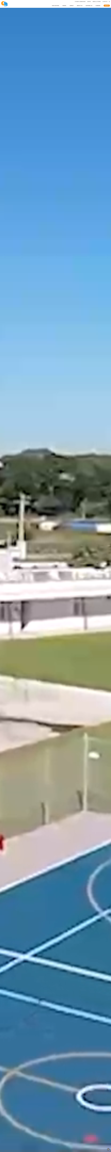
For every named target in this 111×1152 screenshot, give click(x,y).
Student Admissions (80, 1)
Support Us (89, 5)
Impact (72, 5)
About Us (79, 5)
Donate (107, 5)
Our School (55, 5)
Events (89, 1)
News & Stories (97, 1)
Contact (105, 1)
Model (64, 5)
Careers (98, 5)
